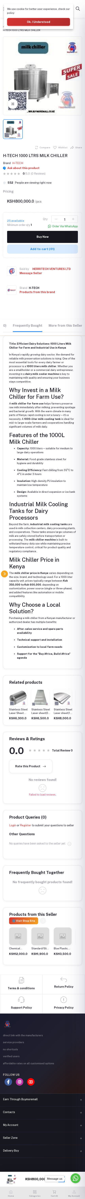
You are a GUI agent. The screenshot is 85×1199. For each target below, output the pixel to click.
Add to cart (42, 249)
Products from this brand (37, 292)
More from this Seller (65, 325)
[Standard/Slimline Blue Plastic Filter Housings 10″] (40, 936)
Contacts (9, 1112)
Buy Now (43, 236)
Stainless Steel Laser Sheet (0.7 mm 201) (18, 713)
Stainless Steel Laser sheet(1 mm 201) (63, 713)
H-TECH (17, 163)
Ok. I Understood (38, 22)
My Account (10, 1125)
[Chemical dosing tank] (18, 936)
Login (12, 825)
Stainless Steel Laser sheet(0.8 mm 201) (40, 713)
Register (25, 825)
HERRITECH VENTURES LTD (51, 269)
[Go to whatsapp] (75, 1178)
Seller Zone (10, 1137)
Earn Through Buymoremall (20, 1099)
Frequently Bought (27, 325)
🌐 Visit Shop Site (23, 920)
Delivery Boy (11, 1150)
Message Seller (31, 273)
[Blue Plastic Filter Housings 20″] (63, 936)
